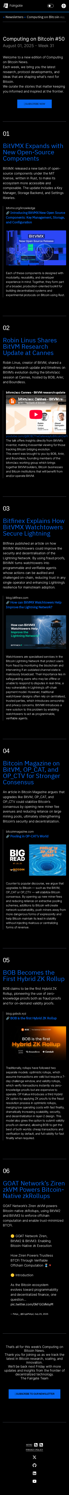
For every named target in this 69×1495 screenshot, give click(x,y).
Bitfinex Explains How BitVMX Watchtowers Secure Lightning (34, 527)
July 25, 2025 (41, 1313)
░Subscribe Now (34, 104)
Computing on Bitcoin (41, 17)
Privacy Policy (34, 1450)
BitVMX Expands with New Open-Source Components (33, 152)
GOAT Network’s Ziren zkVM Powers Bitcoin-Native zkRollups (34, 1189)
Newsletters (13, 17)
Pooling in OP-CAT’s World (29, 836)
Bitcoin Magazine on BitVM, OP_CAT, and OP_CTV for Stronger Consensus (31, 772)
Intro (29, 1445)
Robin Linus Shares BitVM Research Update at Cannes (30, 346)
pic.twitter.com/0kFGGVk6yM (32, 1304)
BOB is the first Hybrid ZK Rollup (33, 1018)
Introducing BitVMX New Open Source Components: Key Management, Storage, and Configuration (35, 217)
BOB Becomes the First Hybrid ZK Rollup (34, 975)
